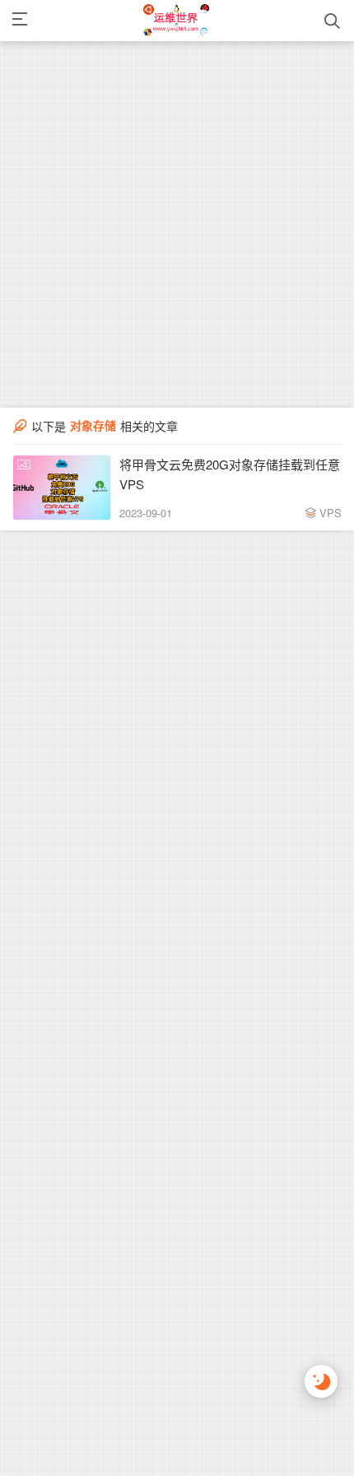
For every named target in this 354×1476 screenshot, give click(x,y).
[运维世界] (176, 20)
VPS (330, 513)
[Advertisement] (177, 177)
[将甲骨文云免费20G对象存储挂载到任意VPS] (61, 488)
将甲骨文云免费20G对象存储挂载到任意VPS (229, 474)
